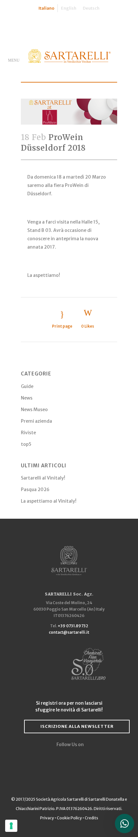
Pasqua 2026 (35, 489)
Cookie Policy (69, 817)
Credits (91, 817)
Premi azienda (36, 421)
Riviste (28, 433)
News (26, 398)
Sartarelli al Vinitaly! (43, 478)
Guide (27, 386)
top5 (26, 444)
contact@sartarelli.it (69, 632)
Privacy (47, 817)
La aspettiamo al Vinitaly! (48, 501)
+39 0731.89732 (73, 625)
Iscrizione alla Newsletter (77, 726)
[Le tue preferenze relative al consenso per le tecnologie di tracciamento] (11, 826)
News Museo (34, 409)
